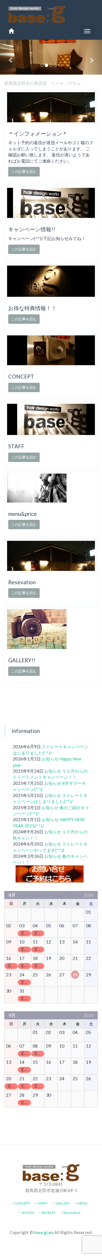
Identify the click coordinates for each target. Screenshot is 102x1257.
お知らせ (50, 758)
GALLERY (63, 1203)
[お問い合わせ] (50, 873)
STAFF (43, 1203)
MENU (83, 1203)
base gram (44, 1232)
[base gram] (36, 13)
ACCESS (28, 1212)
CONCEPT (22, 1203)
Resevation (71, 1212)
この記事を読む (24, 171)
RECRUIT (49, 1212)
